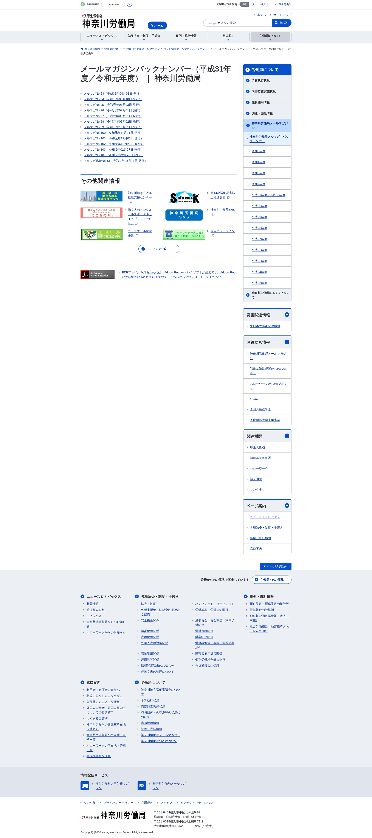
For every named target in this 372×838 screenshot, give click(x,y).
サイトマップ (282, 14)
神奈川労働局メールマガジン (270, 126)
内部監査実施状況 (264, 91)
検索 (283, 23)
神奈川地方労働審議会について (160, 692)
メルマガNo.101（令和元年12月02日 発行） (114, 138)
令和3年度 (258, 173)
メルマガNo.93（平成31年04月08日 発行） (113, 93)
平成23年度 (259, 283)
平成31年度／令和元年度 (268, 195)
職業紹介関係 (204, 637)
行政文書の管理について (157, 671)
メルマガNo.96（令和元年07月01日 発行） (113, 110)
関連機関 (254, 436)
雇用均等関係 (150, 659)
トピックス (94, 616)
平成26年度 (259, 250)
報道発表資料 (96, 610)
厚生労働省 (285, 4)
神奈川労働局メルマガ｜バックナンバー (269, 139)
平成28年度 (259, 228)
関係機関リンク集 (99, 756)
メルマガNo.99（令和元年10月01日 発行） (113, 127)
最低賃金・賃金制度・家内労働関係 (214, 623)
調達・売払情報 (262, 113)
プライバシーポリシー (118, 802)
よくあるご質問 (97, 718)
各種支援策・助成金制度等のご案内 (160, 612)
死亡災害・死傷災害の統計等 (269, 603)
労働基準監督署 (260, 458)
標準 (244, 4)
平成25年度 (259, 261)
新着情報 (93, 603)
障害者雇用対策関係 (208, 653)
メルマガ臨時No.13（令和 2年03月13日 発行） (115, 160)
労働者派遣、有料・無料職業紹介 (214, 645)
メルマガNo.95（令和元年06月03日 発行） (113, 104)
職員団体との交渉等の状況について (160, 715)
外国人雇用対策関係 (154, 643)
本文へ (261, 14)
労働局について (265, 69)
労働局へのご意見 (272, 579)
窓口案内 (256, 548)
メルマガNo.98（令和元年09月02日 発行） (113, 121)
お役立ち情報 (258, 342)
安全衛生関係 (150, 620)
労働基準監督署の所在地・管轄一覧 (106, 737)
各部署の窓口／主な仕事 (103, 702)
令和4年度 (258, 162)
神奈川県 (256, 479)
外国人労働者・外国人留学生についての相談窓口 (106, 710)
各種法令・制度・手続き (266, 527)
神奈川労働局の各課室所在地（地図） (106, 727)
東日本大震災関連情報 (265, 326)
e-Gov (254, 399)
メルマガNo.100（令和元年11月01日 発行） (113, 132)
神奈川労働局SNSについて (159, 741)
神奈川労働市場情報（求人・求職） (269, 618)
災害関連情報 (258, 315)
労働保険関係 (204, 631)
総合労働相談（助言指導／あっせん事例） (269, 629)
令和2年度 (258, 184)
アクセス (167, 802)
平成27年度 (259, 239)
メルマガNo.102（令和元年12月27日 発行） (114, 144)
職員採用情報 (261, 102)
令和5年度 (258, 151)
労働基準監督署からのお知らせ (268, 371)
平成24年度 (259, 272)
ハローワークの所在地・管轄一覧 (106, 748)
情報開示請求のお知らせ (157, 665)
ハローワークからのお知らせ (268, 386)
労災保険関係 (150, 631)
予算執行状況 (261, 80)
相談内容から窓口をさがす (105, 696)
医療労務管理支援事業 (265, 420)
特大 (263, 4)
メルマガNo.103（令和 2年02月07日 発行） (113, 149)
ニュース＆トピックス (265, 517)
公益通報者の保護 (207, 665)
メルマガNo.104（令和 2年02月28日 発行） (113, 155)
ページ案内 (256, 506)
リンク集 (256, 489)
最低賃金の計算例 (262, 610)
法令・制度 (148, 603)
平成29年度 (259, 217)
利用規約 (147, 802)
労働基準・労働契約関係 (211, 610)
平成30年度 (259, 206)
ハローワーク (259, 468)
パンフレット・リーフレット (214, 603)
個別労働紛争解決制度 (210, 659)
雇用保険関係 (150, 637)
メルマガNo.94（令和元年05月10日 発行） (113, 99)
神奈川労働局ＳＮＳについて (270, 295)
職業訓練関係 (150, 653)
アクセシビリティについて (198, 802)
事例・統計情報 (260, 538)
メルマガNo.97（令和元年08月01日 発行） (113, 116)
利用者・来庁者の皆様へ (103, 689)
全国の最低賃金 (260, 409)
